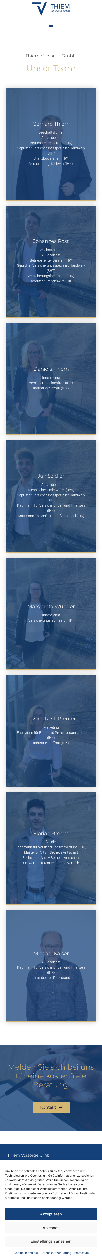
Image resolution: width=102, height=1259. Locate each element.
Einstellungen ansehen (51, 1241)
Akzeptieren (51, 1214)
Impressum (81, 1253)
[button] (51, 25)
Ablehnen (51, 1227)
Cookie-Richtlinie (26, 1253)
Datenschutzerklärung (55, 1253)
